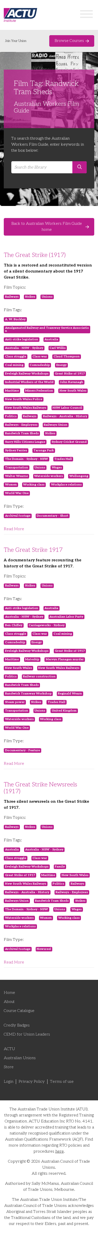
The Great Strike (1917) (35, 255)
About (9, 1001)
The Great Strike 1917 (33, 550)
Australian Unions (20, 1058)
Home (9, 992)
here (59, 1151)
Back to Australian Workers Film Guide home (46, 226)
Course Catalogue (19, 1010)
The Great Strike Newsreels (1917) (40, 788)
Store (9, 1067)
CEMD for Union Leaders (27, 1034)
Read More (14, 529)
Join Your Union (15, 41)
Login (8, 1081)
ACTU (9, 1049)
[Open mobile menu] (86, 15)
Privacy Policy (32, 1081)
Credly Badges (17, 1025)
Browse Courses (69, 40)
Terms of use (62, 1081)
